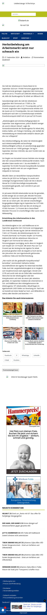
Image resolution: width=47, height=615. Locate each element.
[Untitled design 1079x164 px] (23, 7)
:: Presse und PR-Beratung (11, 584)
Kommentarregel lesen (10, 370)
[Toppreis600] (23, 473)
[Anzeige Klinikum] (23, 503)
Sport (15, 38)
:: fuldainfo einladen (9, 595)
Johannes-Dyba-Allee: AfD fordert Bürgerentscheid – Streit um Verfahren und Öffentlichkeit (22, 545)
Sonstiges (25, 38)
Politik (4, 34)
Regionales (27, 34)
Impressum (23, 613)
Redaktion (26, 57)
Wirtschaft (15, 34)
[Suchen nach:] (23, 14)
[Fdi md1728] (23, 28)
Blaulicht (6, 38)
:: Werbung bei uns (8, 581)
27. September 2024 (11, 57)
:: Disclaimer (6, 588)
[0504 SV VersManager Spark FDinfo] (23, 403)
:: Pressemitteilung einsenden (12, 598)
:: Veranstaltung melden (10, 591)
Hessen (40, 34)
